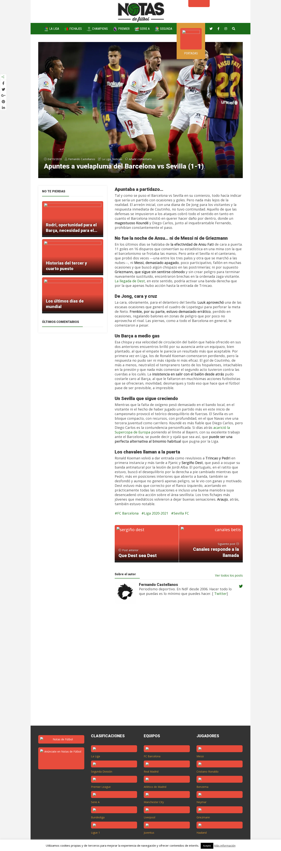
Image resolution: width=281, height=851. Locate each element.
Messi (200, 756)
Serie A (144, 29)
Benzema (202, 787)
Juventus (149, 832)
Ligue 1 (95, 832)
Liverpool (149, 817)
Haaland (202, 832)
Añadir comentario (140, 159)
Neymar (201, 802)
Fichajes (75, 29)
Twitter (220, 593)
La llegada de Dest (130, 281)
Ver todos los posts (229, 575)
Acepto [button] (207, 845)
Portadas (191, 53)
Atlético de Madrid (155, 787)
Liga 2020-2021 (156, 513)
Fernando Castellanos (81, 159)
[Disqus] (177, 668)
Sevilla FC (181, 513)
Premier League (101, 787)
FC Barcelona (128, 513)
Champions (99, 29)
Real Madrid (151, 771)
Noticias (117, 159)
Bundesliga (98, 817)
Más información (225, 845)
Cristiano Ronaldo (207, 771)
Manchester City (154, 802)
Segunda (165, 29)
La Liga (54, 29)
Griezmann (203, 817)
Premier (123, 29)
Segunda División (101, 771)
